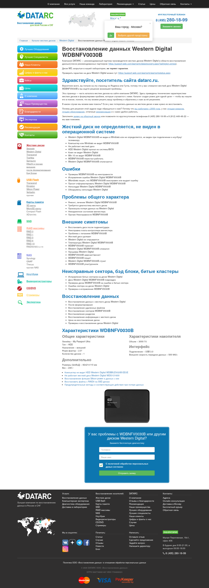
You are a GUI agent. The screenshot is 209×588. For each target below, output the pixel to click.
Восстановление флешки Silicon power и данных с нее (92, 378)
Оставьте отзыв (136, 536)
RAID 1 (29, 234)
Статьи (141, 3)
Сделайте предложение (141, 539)
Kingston (30, 186)
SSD (29, 221)
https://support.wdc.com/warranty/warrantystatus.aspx (144, 72)
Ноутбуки (32, 274)
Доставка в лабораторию (74, 506)
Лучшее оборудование (140, 509)
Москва (114, 18)
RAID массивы (35, 228)
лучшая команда (175, 108)
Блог (98, 548)
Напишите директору (139, 545)
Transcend (31, 154)
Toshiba (30, 157)
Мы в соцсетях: (69, 532)
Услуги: (65, 493)
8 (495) (172, 19)
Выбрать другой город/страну (132, 35)
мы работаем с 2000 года (147, 108)
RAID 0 (29, 231)
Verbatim (30, 192)
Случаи (132, 522)
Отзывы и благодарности (141, 500)
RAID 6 (29, 240)
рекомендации (103, 111)
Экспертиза (33, 302)
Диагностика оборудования (76, 503)
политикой (113, 463)
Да (111, 35)
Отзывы (99, 542)
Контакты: (168, 493)
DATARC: (133, 493)
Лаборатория (105, 3)
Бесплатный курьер (172, 506)
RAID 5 (29, 237)
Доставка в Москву (172, 503)
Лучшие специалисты (140, 513)
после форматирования (38, 169)
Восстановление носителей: (110, 493)
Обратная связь (168, 3)
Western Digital (33, 151)
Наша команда (87, 3)
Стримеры (32, 295)
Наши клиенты (136, 516)
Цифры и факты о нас (140, 519)
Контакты (185, 3)
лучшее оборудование (73, 111)
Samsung (31, 160)
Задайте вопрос (137, 542)
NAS (29, 255)
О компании (54, 3)
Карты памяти (35, 202)
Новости (100, 545)
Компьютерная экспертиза (75, 500)
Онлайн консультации (174, 500)
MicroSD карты (33, 208)
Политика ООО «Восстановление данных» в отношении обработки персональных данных (104, 562)
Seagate (30, 148)
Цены (152, 3)
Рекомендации (124, 3)
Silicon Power (32, 189)
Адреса (166, 497)
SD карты (31, 205)
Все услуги (69, 3)
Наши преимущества (139, 506)
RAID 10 (30, 243)
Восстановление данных (74, 497)
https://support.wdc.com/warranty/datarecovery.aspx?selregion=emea (142, 63)
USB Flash (32, 179)
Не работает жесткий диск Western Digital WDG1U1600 (92, 375)
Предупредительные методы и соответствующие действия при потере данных (104, 384)
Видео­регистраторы (39, 281)
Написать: (134, 532)
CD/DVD (31, 288)
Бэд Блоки (31, 173)
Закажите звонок (171, 26)
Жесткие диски (35, 145)
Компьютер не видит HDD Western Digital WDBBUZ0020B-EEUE (96, 372)
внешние (30, 166)
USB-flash (100, 500)
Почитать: (100, 532)
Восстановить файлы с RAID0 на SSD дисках (87, 381)
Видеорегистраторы (106, 519)
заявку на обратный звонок (87, 116)
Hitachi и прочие (34, 163)
